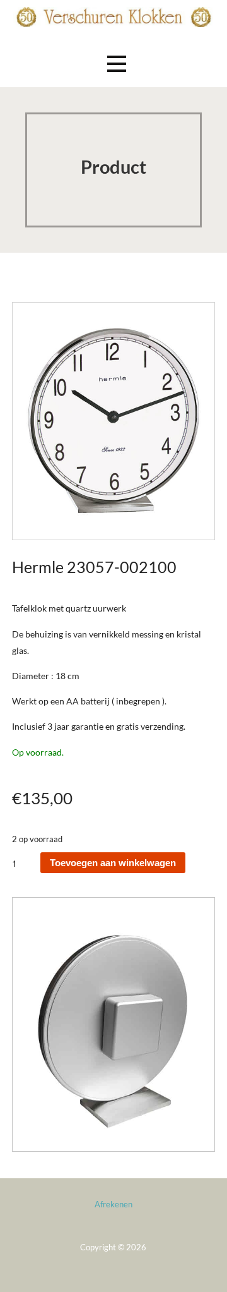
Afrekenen (113, 1204)
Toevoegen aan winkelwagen (113, 862)
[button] (116, 63)
